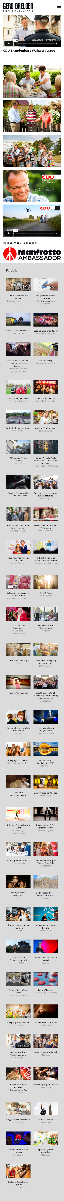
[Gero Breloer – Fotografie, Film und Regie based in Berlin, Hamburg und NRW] (18, 7)
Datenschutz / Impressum (20, 242)
